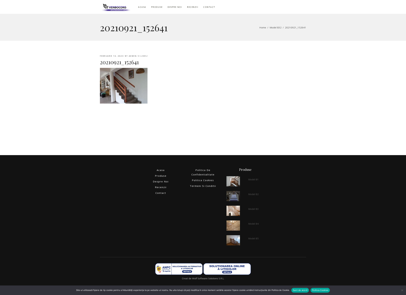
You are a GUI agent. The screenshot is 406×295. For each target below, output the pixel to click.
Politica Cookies (203, 180)
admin (132, 56)
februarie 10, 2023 (111, 56)
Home (262, 27)
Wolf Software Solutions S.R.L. (208, 278)
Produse (161, 175)
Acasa (161, 170)
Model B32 (276, 27)
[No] (402, 290)
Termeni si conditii (203, 185)
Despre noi (161, 181)
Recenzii (161, 187)
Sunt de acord (300, 290)
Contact (160, 192)
